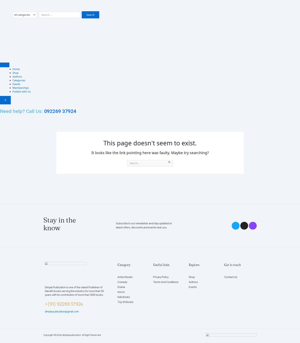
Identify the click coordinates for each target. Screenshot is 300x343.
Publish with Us (21, 91)
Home (16, 69)
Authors (17, 76)
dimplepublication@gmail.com (62, 311)
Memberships (20, 88)
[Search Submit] (169, 161)
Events (16, 84)
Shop (15, 73)
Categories (18, 80)
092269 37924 (60, 111)
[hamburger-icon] (4, 65)
